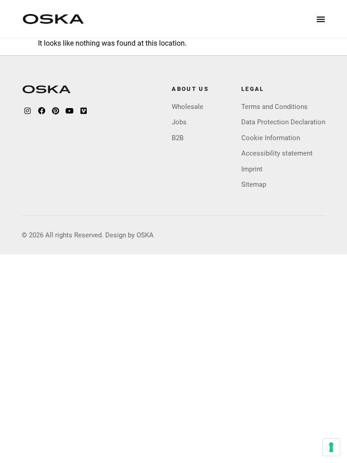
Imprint (252, 169)
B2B (177, 138)
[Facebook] (41, 111)
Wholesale (187, 107)
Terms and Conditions (274, 107)
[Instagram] (27, 111)
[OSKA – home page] (53, 19)
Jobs (179, 122)
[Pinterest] (55, 111)
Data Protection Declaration (283, 122)
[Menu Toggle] (321, 19)
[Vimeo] (83, 111)
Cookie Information (270, 138)
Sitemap (253, 184)
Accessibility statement (277, 153)
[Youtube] (69, 111)
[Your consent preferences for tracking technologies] (331, 447)
